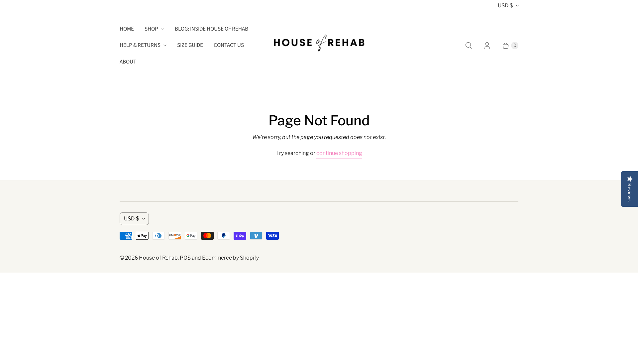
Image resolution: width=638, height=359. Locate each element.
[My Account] (487, 46)
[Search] (468, 46)
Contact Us (229, 45)
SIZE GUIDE (190, 45)
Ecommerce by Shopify (230, 258)
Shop (151, 29)
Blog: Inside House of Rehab (211, 29)
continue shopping (339, 153)
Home (127, 29)
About (128, 62)
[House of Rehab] (319, 45)
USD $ (505, 5)
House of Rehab (158, 258)
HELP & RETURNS (140, 45)
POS (185, 258)
